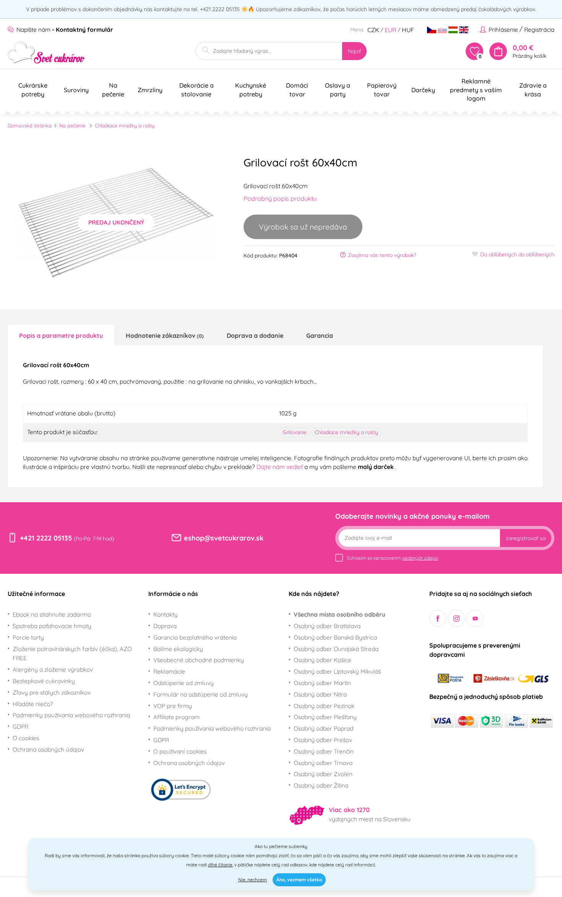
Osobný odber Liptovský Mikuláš (337, 671)
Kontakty (165, 614)
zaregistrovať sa (526, 538)
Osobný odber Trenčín (324, 751)
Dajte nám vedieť (280, 466)
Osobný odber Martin (322, 683)
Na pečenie (72, 125)
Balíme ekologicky (178, 649)
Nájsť (354, 51)
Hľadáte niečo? (33, 704)
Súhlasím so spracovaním (392, 558)
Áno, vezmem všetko (299, 879)
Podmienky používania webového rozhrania (71, 715)
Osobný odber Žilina (321, 785)
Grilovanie (295, 432)
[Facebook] (438, 618)
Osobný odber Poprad (323, 728)
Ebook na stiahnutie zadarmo (52, 614)
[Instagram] (456, 618)
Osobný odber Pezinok (324, 706)
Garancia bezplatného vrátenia (195, 637)
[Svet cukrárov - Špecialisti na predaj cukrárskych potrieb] (46, 52)
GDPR (20, 726)
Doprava (165, 626)
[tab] (61, 335)
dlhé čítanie (220, 865)
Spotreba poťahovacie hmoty (52, 626)
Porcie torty (28, 637)
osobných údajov (420, 558)
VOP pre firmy (172, 706)
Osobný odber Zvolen (323, 774)
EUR (390, 30)
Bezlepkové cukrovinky (44, 681)
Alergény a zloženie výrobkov (53, 669)
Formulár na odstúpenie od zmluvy (200, 694)
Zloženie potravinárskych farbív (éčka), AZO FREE (72, 653)
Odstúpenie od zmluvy (183, 683)
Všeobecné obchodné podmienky (198, 660)
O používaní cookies (179, 751)
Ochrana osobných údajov (48, 749)
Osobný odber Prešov (323, 740)
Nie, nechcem (252, 879)
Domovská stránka (30, 125)
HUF (408, 30)
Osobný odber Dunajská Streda (336, 649)
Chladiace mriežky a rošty (124, 125)
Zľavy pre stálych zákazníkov (52, 692)
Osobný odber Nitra (320, 694)
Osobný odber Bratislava (327, 626)
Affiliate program (176, 717)
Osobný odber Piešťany (325, 717)
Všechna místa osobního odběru (339, 614)
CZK (373, 30)
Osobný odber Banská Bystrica (335, 637)
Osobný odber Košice (322, 660)
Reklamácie (169, 671)
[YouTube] (475, 618)
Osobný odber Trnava (323, 763)
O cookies (26, 738)
